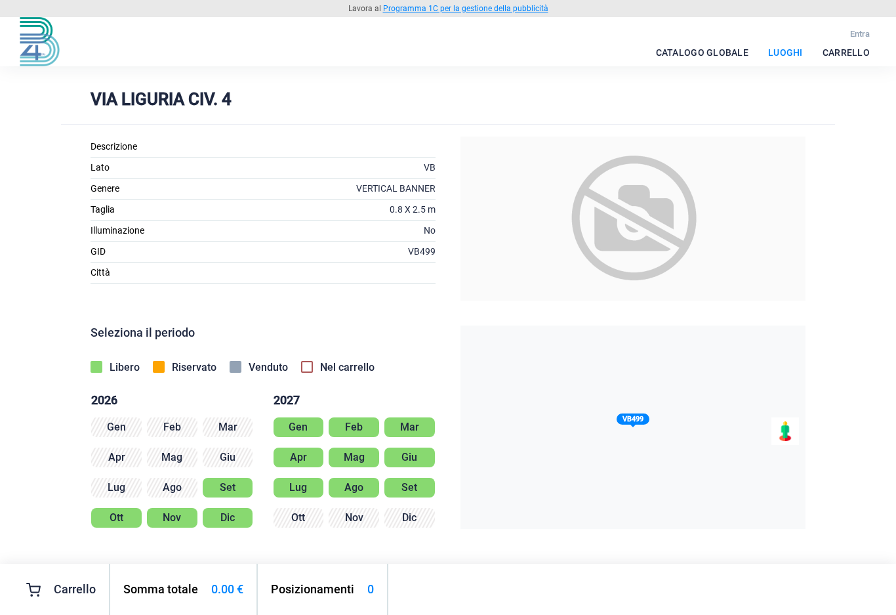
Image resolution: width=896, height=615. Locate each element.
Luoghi (785, 52)
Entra (860, 34)
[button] (633, 421)
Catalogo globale (702, 52)
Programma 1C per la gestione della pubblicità (465, 8)
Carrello (846, 52)
